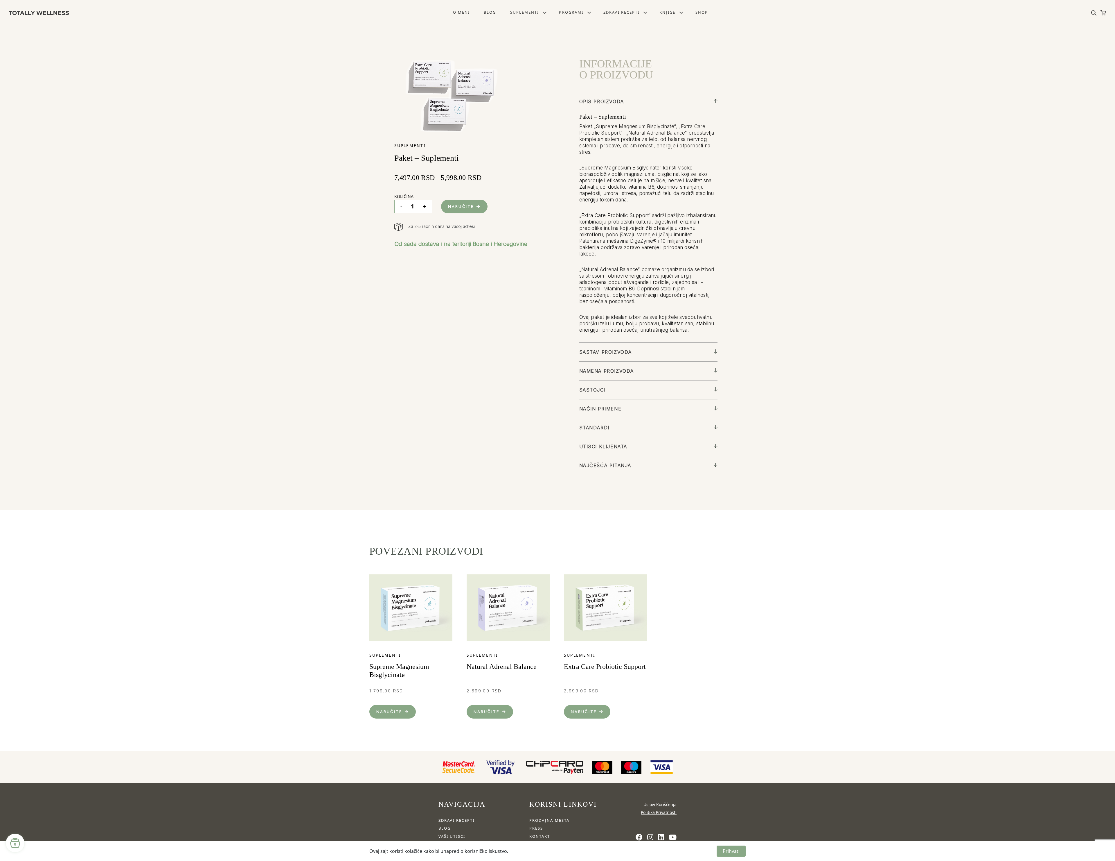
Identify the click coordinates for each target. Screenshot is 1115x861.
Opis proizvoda (601, 101)
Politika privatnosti (659, 812)
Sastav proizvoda (605, 352)
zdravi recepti (456, 820)
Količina (404, 196)
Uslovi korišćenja (660, 804)
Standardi (594, 427)
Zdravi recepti (621, 12)
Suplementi (524, 12)
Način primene (600, 409)
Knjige (667, 12)
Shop (701, 12)
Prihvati (731, 851)
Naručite (461, 206)
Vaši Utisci (451, 836)
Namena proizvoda (606, 371)
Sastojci (592, 390)
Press (536, 828)
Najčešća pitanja (605, 465)
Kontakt (539, 836)
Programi (571, 12)
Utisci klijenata (603, 446)
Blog (490, 12)
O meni (461, 12)
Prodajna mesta (549, 820)
